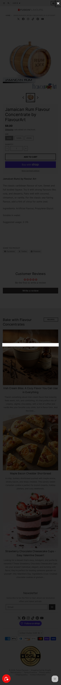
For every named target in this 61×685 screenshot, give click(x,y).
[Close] (58, 3)
